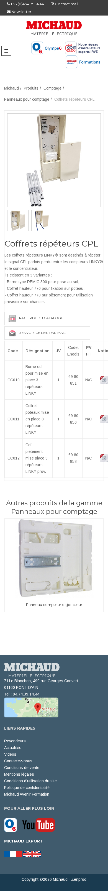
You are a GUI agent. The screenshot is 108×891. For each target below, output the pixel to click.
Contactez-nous (18, 761)
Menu (7, 51)
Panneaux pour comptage (26, 99)
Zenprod (78, 879)
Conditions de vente (21, 767)
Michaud (11, 88)
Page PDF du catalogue (42, 318)
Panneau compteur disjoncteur (54, 604)
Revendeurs (15, 741)
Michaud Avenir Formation (26, 794)
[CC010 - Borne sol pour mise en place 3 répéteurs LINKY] (54, 160)
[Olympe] (12, 824)
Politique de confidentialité (27, 787)
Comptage (52, 88)
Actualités (12, 747)
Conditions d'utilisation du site (30, 781)
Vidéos (10, 754)
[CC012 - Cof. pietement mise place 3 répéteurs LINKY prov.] (42, 220)
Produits (31, 88)
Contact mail (66, 4)
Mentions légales (19, 774)
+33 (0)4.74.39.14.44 (27, 4)
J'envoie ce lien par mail (42, 333)
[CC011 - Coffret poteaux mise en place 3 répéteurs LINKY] (18, 220)
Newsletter (21, 11)
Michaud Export (23, 841)
